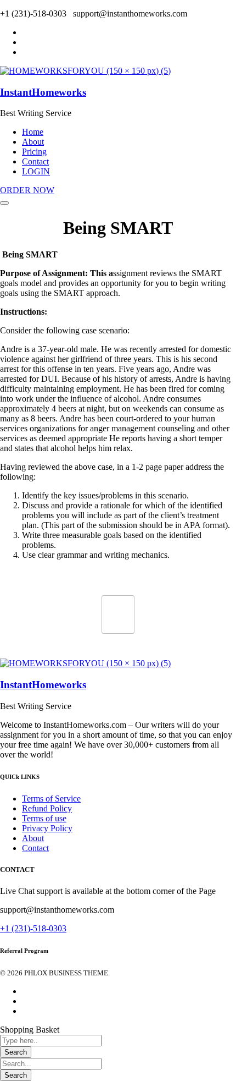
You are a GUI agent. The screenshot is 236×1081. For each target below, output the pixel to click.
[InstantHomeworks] (85, 70)
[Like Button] (118, 614)
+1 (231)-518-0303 (33, 928)
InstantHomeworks (43, 92)
